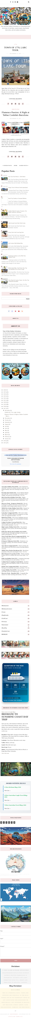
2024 (4, 394)
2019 (4, 404)
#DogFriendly (5, 615)
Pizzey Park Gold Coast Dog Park (16, 232)
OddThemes (14, 1014)
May (6, 430)
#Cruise (3, 612)
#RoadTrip (4, 628)
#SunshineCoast (6, 631)
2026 (4, 390)
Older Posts (23, 165)
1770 (15, 44)
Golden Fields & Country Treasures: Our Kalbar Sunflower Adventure (17, 211)
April (6, 432)
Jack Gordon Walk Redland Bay (15, 243)
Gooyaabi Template (15, 1016)
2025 (4, 392)
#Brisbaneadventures (7, 608)
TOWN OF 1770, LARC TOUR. (13, 412)
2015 (4, 442)
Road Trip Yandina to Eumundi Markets (17, 198)
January (7, 438)
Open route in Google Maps (8, 712)
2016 (4, 440)
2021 (4, 400)
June (6, 428)
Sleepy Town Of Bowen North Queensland (18, 187)
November (7, 418)
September (7, 422)
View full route (5, 753)
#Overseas (4, 621)
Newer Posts (7, 165)
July (6, 426)
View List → (7, 790)
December (7, 410)
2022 (4, 398)
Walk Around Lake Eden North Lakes (16, 223)
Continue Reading (15, 98)
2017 (4, 408)
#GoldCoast (4, 618)
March (6, 434)
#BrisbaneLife (5, 605)
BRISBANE (4, 634)
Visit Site (22, 495)
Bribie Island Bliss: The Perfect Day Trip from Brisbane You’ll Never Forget (17, 268)
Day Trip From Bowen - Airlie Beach (16, 176)
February (7, 436)
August (7, 424)
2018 (4, 406)
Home (15, 165)
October (7, 420)
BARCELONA (15, 109)
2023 (4, 396)
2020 (4, 402)
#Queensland (5, 624)
